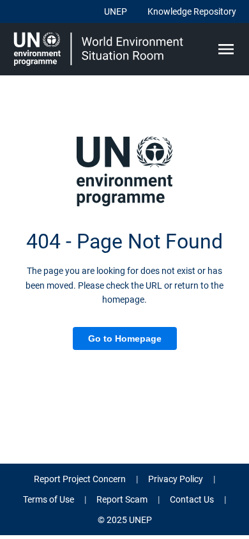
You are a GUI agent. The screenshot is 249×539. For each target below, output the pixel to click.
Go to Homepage (125, 338)
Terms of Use (48, 499)
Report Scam (121, 499)
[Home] (100, 49)
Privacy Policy (175, 479)
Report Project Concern (80, 479)
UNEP (115, 11)
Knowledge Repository (191, 11)
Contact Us (192, 499)
